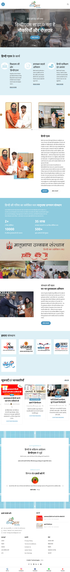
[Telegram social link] (41, 564)
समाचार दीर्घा (58, 396)
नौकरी (12, 395)
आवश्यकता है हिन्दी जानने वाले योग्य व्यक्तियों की (12, 399)
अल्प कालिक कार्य (5, 550)
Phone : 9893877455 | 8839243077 (12, 530)
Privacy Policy (29, 540)
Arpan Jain (38, 406)
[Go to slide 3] (36, 45)
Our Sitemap (28, 553)
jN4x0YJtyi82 (16, 404)
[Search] (68, 4)
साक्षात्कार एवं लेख (52, 550)
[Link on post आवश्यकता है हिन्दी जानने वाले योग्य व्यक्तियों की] (12, 389)
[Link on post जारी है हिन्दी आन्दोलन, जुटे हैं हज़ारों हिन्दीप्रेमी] (58, 390)
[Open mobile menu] (3, 4)
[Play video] (35, 259)
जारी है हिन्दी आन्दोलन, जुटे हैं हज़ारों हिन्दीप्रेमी (58, 400)
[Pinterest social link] (33, 564)
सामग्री (49, 553)
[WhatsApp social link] (38, 564)
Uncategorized (35, 399)
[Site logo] (35, 4)
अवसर (2, 540)
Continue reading (12, 421)
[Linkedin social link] (36, 564)
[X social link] (31, 564)
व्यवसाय (3, 547)
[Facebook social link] (29, 564)
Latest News (28, 550)
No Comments (55, 519)
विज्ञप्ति (49, 547)
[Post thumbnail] (39, 518)
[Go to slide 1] (33, 45)
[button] (1, 115)
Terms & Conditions (30, 544)
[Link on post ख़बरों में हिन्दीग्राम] (35, 392)
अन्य (2, 553)
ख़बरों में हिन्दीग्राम (35, 402)
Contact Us (28, 547)
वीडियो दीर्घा (50, 544)
